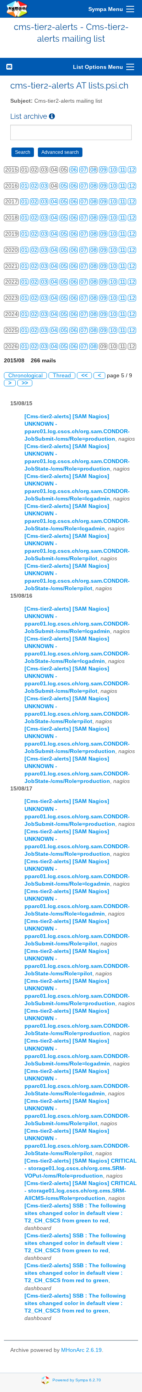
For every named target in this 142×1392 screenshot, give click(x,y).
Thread (62, 375)
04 (54, 202)
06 (74, 170)
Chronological (25, 375)
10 (113, 170)
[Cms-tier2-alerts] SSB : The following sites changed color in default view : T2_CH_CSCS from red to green (75, 1273)
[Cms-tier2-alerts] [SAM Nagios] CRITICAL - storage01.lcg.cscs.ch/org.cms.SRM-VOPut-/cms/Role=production (80, 1168)
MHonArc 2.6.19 (81, 1350)
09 (103, 170)
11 (122, 170)
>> (25, 383)
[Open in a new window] (52, 116)
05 (64, 186)
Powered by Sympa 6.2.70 (76, 1379)
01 (24, 186)
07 (83, 170)
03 (44, 186)
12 (132, 170)
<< (84, 375)
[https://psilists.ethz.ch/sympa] (17, 9)
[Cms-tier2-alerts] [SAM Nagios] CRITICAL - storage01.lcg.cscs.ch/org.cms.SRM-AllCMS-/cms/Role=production (80, 1190)
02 (34, 186)
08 (93, 170)
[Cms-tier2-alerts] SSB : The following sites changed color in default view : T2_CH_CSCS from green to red (75, 1213)
